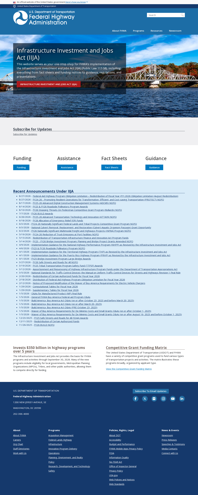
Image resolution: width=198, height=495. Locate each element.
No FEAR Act (115, 462)
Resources (156, 30)
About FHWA (119, 30)
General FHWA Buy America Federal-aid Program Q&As (60, 297)
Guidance (154, 167)
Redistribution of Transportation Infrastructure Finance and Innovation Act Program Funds (81, 237)
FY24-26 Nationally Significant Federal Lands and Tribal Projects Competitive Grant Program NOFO (84, 223)
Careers (17, 439)
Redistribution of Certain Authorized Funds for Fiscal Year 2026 (66, 276)
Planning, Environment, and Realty (65, 457)
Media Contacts (169, 448)
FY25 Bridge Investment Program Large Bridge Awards (61, 258)
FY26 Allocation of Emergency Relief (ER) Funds (58, 220)
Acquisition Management (60, 435)
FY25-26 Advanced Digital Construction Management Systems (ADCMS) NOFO (74, 202)
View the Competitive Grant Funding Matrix (129, 368)
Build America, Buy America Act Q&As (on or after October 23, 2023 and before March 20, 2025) (82, 300)
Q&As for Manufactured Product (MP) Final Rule (56, 293)
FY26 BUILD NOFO (44, 324)
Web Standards (116, 484)
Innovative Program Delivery (62, 448)
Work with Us (19, 453)
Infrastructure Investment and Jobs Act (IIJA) (48, 84)
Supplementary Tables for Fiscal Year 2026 (56, 290)
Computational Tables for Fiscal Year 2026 (55, 286)
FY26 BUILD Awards (42, 213)
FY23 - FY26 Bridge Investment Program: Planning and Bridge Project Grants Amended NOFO (83, 241)
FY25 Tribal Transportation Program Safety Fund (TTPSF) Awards (68, 265)
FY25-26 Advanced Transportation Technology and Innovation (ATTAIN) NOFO (75, 216)
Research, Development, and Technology (69, 466)
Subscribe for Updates (25, 134)
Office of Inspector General (122, 466)
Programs (138, 30)
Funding (21, 167)
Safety (51, 470)
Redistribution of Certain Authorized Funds (56, 321)
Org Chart (18, 444)
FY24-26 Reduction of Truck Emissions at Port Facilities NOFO (66, 234)
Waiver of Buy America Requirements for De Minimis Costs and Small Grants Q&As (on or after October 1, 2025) (91, 310)
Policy (51, 462)
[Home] (44, 19)
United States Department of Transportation (36, 6)
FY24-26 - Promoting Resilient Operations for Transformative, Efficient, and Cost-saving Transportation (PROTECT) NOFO (98, 199)
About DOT (115, 435)
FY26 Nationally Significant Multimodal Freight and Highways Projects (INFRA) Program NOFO (81, 230)
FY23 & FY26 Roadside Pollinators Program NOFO (58, 248)
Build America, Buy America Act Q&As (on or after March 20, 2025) (66, 304)
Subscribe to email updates (150, 391)
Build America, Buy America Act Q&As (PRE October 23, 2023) (64, 307)
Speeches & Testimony (173, 444)
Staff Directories (21, 448)
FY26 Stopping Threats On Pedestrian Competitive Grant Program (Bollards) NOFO (77, 209)
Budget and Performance (122, 444)
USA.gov (113, 475)
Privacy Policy (116, 470)
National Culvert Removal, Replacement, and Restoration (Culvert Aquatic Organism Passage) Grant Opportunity (91, 227)
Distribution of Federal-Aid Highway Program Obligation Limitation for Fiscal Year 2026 (79, 279)
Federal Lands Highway (60, 439)
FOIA (111, 453)
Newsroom (175, 30)
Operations (54, 453)
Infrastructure (55, 444)
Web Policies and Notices (122, 479)
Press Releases (169, 439)
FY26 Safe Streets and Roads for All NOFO (55, 262)
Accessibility (115, 439)
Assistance (67, 167)
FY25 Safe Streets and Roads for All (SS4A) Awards (61, 317)
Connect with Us (170, 453)
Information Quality (119, 457)
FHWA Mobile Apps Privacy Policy (126, 448)
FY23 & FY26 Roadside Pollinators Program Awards (60, 206)
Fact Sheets (111, 167)
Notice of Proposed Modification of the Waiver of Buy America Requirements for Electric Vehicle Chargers (89, 283)
